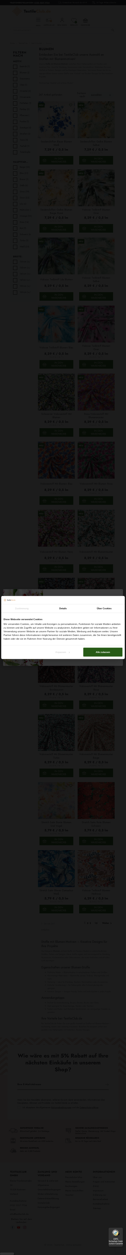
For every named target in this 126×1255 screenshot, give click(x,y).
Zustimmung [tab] (22, 608)
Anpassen (60, 652)
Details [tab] (63, 608)
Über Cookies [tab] (104, 608)
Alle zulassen (103, 652)
